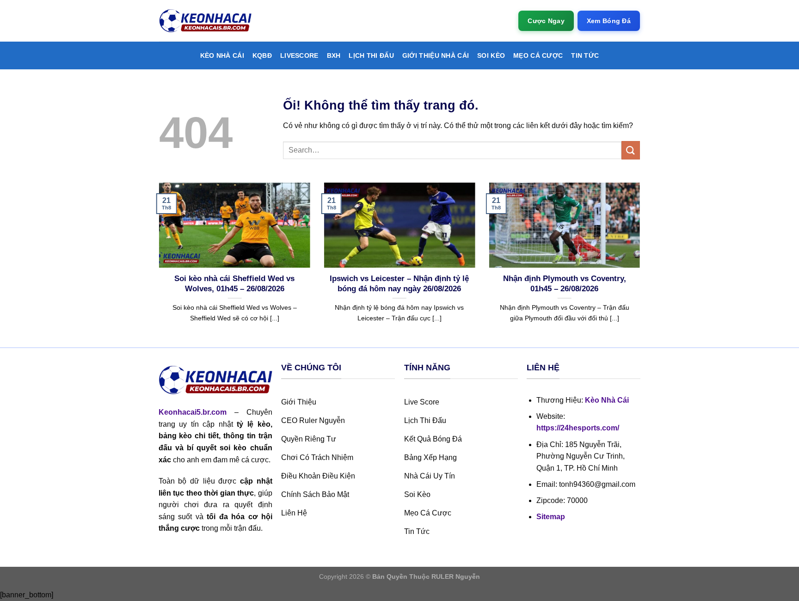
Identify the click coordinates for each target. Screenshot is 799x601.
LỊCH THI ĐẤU (371, 55)
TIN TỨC (585, 55)
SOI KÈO (491, 55)
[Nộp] (630, 150)
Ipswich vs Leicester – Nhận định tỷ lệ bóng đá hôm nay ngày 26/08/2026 (399, 283)
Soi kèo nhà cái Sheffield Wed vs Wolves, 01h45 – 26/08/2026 (234, 283)
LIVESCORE (299, 55)
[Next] (642, 264)
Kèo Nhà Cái (222, 55)
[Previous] (157, 264)
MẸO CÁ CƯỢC (538, 55)
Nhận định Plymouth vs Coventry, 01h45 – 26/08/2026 (564, 283)
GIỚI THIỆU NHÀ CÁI (435, 55)
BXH (334, 55)
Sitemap (550, 517)
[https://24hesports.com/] (205, 21)
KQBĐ (262, 55)
